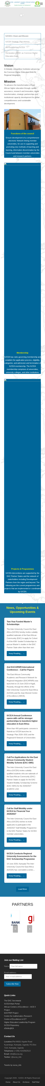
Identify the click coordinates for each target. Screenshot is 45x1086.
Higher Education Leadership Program (19, 1022)
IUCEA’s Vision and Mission (17, 36)
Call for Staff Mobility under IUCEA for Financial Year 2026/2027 (19, 811)
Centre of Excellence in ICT (15, 1019)
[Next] (29, 929)
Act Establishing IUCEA (15, 47)
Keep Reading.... (17, 653)
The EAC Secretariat (12, 1001)
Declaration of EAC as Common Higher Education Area (22, 54)
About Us (16, 1082)
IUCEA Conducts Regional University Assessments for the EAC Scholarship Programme (21, 856)
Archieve (26, 1082)
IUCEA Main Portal (12, 1004)
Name (6, 966)
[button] (41, 4)
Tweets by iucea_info (12, 1065)
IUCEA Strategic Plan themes (18, 42)
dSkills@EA (9, 1028)
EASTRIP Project (11, 1013)
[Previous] (15, 929)
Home (8, 1082)
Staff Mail (35, 1082)
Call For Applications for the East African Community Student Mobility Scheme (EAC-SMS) (22, 760)
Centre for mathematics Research (18, 1016)
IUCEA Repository (11, 1025)
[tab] (22, 36)
